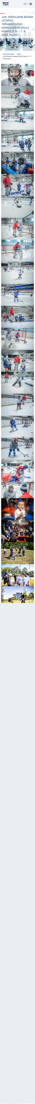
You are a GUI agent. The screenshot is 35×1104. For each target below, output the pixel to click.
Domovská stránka (8, 54)
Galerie (19, 54)
